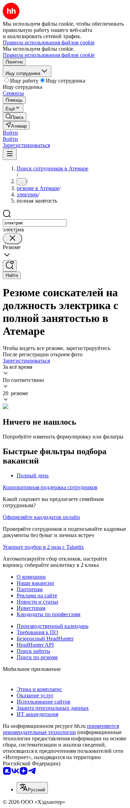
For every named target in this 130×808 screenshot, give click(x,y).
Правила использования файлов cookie (49, 55)
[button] (10, 133)
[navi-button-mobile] (10, 154)
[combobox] (35, 223)
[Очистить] (12, 238)
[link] (14, 116)
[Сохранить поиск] (10, 266)
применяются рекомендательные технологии (61, 729)
